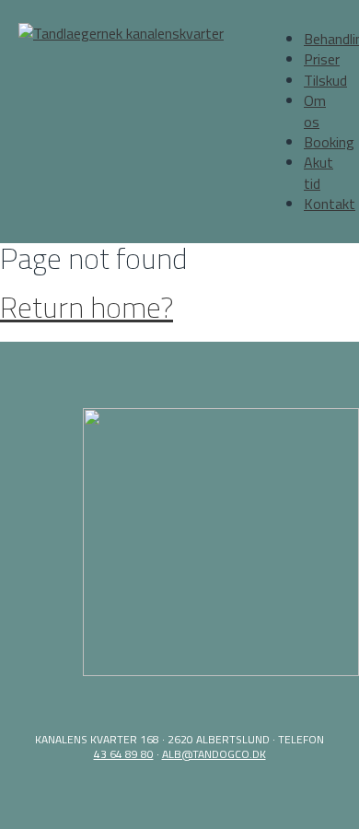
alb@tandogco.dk (214, 754)
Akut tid (318, 172)
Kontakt (329, 204)
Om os (315, 110)
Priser (322, 59)
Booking (329, 142)
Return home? (86, 307)
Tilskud (325, 80)
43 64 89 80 (124, 754)
